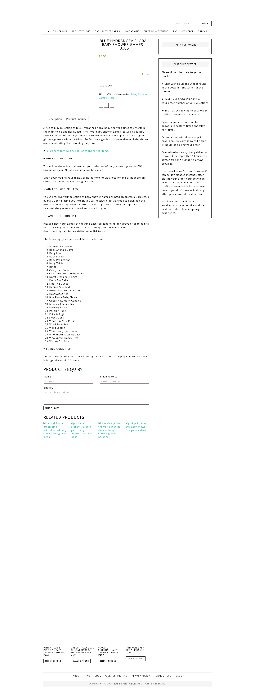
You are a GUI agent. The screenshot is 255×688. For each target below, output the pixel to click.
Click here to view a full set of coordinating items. (78, 150)
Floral (111, 97)
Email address (108, 376)
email (197, 114)
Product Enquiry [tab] (76, 119)
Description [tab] (55, 119)
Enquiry (48, 387)
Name (47, 376)
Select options (53, 661)
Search (204, 23)
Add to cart (106, 85)
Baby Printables (127, 10)
